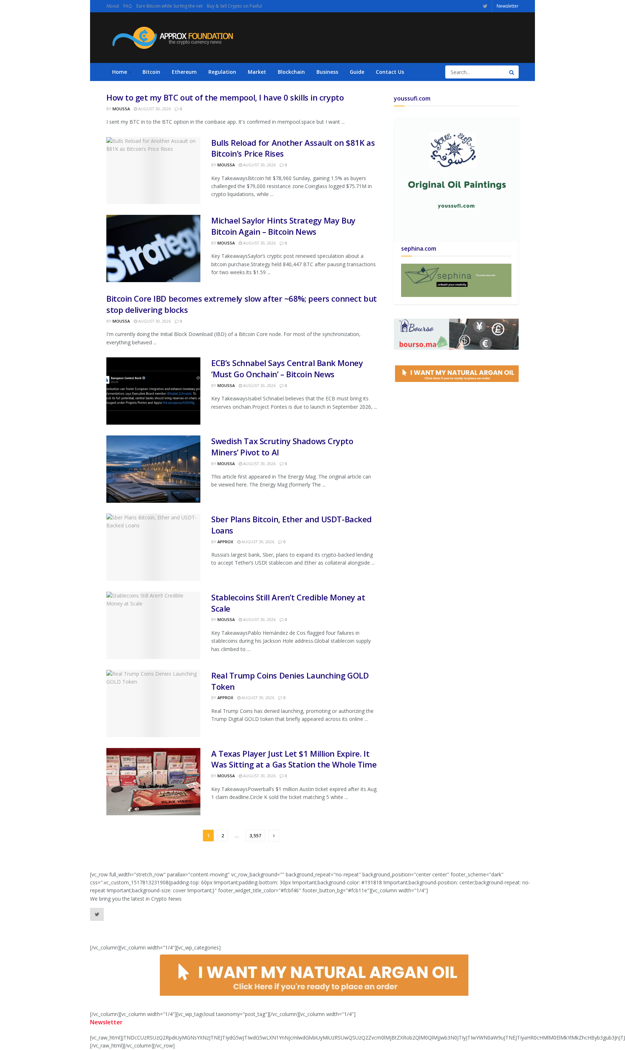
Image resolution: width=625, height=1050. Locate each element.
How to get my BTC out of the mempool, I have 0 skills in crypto (225, 97)
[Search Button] (512, 71)
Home (119, 71)
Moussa (121, 108)
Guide (357, 71)
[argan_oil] (456, 372)
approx (225, 541)
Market (257, 71)
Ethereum (184, 71)
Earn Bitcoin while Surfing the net (169, 6)
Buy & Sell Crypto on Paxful (234, 6)
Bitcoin (151, 71)
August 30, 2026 (154, 108)
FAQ (127, 6)
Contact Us (390, 71)
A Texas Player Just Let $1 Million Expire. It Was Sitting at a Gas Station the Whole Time (294, 759)
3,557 (255, 835)
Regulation (222, 71)
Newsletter (508, 6)
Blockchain (291, 71)
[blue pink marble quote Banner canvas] (456, 333)
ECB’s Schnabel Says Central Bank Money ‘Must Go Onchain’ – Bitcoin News (287, 368)
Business (327, 71)
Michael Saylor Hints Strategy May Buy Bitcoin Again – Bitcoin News (283, 226)
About (112, 6)
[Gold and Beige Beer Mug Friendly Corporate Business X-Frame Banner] (456, 279)
